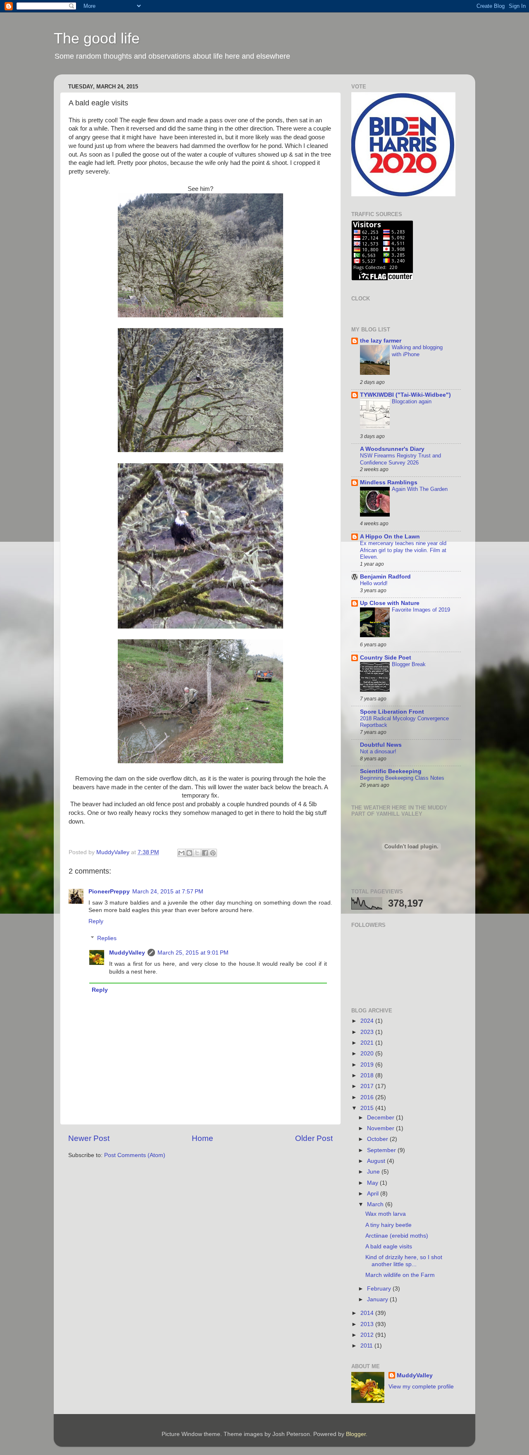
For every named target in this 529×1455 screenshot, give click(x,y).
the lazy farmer (380, 341)
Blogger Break (409, 664)
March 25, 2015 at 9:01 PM (193, 953)
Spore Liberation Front (392, 712)
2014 (367, 1313)
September (382, 1150)
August (377, 1161)
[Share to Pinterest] (213, 853)
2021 (367, 1043)
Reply (95, 921)
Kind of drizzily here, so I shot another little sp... (403, 1260)
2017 (367, 1086)
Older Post (314, 1138)
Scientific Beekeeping (391, 771)
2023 (367, 1032)
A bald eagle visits (388, 1246)
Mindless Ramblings (388, 482)
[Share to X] (197, 853)
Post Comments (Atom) (134, 1155)
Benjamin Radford (385, 577)
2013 (367, 1324)
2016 (367, 1097)
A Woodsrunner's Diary (392, 449)
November (381, 1128)
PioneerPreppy (109, 891)
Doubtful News (381, 745)
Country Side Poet (385, 658)
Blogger (356, 1434)
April (373, 1194)
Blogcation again (411, 401)
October (378, 1139)
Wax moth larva (385, 1214)
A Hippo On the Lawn (390, 536)
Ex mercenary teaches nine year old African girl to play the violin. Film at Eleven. (403, 550)
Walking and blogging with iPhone (417, 350)
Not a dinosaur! (378, 751)
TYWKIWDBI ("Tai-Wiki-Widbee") (405, 395)
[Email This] (181, 853)
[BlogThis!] (189, 853)
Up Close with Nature (389, 603)
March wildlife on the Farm (400, 1275)
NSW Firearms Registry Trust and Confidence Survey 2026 (400, 459)
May (373, 1183)
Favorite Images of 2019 (421, 610)
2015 (367, 1108)
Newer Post (89, 1138)
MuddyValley (127, 953)
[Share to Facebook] (205, 853)
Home (202, 1138)
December (381, 1117)
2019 (367, 1065)
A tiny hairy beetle (388, 1225)
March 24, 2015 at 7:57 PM (167, 891)
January (378, 1299)
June (374, 1172)
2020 (367, 1053)
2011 (367, 1346)
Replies (107, 938)
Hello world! (374, 583)
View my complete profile (421, 1387)
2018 (367, 1075)
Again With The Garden (420, 489)
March (376, 1204)
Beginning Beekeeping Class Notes (402, 778)
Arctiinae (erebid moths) (396, 1236)
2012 (367, 1335)
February (380, 1289)
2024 (367, 1021)
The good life (97, 38)
